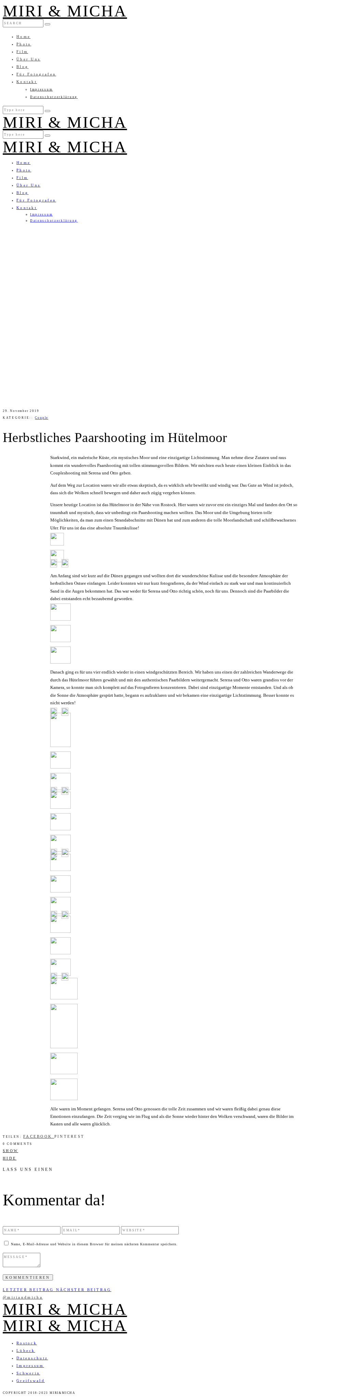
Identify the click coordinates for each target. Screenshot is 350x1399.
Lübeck (25, 1350)
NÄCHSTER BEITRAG (83, 1290)
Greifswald (30, 1381)
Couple (41, 417)
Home (23, 36)
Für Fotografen (36, 74)
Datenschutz (32, 1358)
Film (22, 52)
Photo (23, 44)
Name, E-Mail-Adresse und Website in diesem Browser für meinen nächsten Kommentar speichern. (94, 1244)
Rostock (26, 1343)
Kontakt (26, 82)
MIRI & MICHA (65, 11)
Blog (22, 67)
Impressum (41, 89)
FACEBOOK (38, 1136)
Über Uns (28, 59)
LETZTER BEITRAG (29, 1290)
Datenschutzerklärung (54, 97)
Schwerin (28, 1373)
